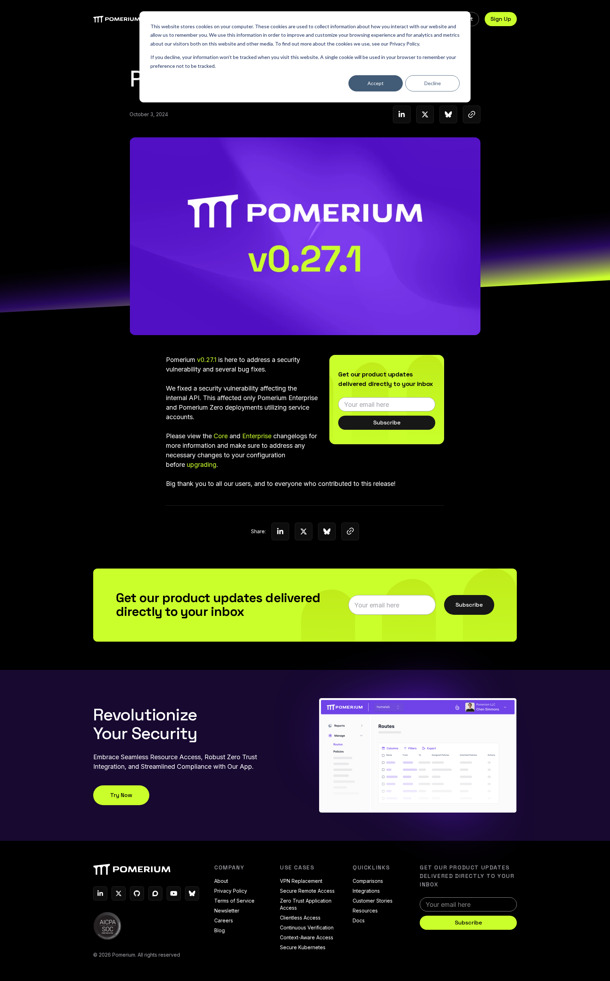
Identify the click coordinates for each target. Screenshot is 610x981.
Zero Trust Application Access (305, 904)
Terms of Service (234, 901)
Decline (432, 83)
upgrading (201, 464)
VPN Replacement (301, 881)
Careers (223, 920)
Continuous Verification (307, 927)
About (221, 881)
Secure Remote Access (307, 891)
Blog (219, 930)
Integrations (366, 891)
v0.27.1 (206, 359)
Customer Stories (373, 901)
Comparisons (368, 881)
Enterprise (256, 436)
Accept (375, 83)
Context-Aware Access (306, 937)
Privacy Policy (404, 44)
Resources (365, 911)
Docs (359, 920)
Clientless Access (300, 918)
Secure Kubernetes (302, 947)
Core (221, 436)
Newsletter (226, 911)
